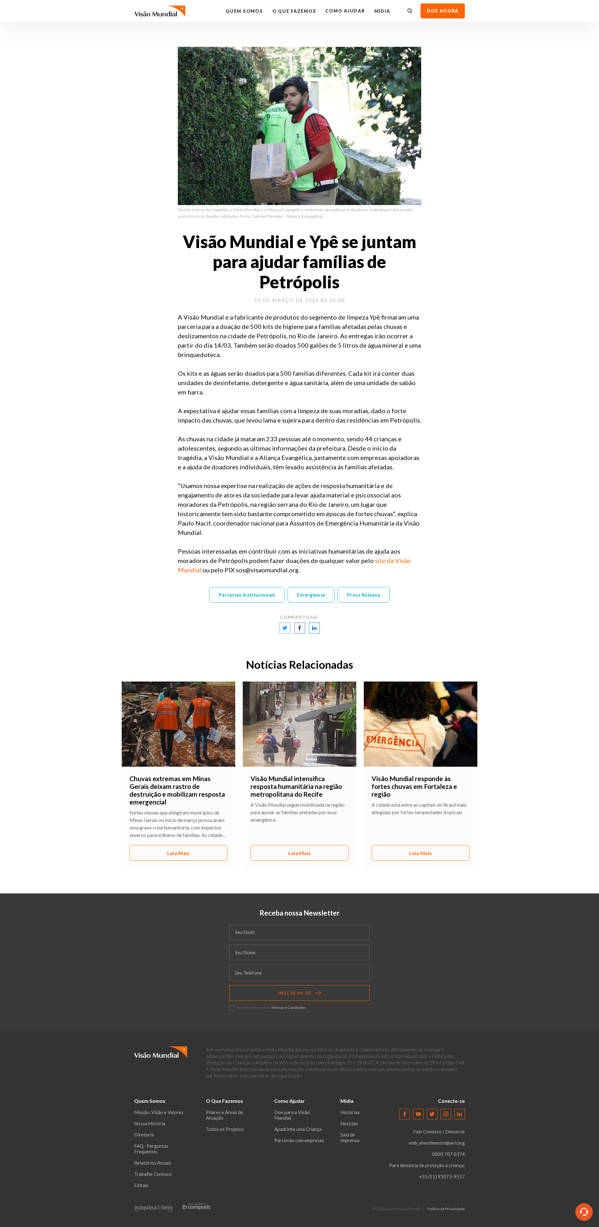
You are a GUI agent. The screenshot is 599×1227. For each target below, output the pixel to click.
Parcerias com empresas (299, 1140)
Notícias (349, 1123)
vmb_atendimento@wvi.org (437, 1143)
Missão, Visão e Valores (158, 1112)
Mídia (382, 11)
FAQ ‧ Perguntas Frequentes (151, 1148)
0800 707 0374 (448, 1154)
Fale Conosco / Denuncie (439, 1131)
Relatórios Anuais (152, 1163)
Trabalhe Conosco (153, 1174)
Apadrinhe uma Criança (298, 1129)
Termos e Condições (288, 1007)
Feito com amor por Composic (197, 1206)
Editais (141, 1185)
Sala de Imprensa (349, 1137)
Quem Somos (244, 11)
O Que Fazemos (294, 11)
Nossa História (149, 1123)
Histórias (350, 1112)
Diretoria (144, 1134)
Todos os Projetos (225, 1129)
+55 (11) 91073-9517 (442, 1176)
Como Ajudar (345, 10)
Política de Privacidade (446, 1209)
